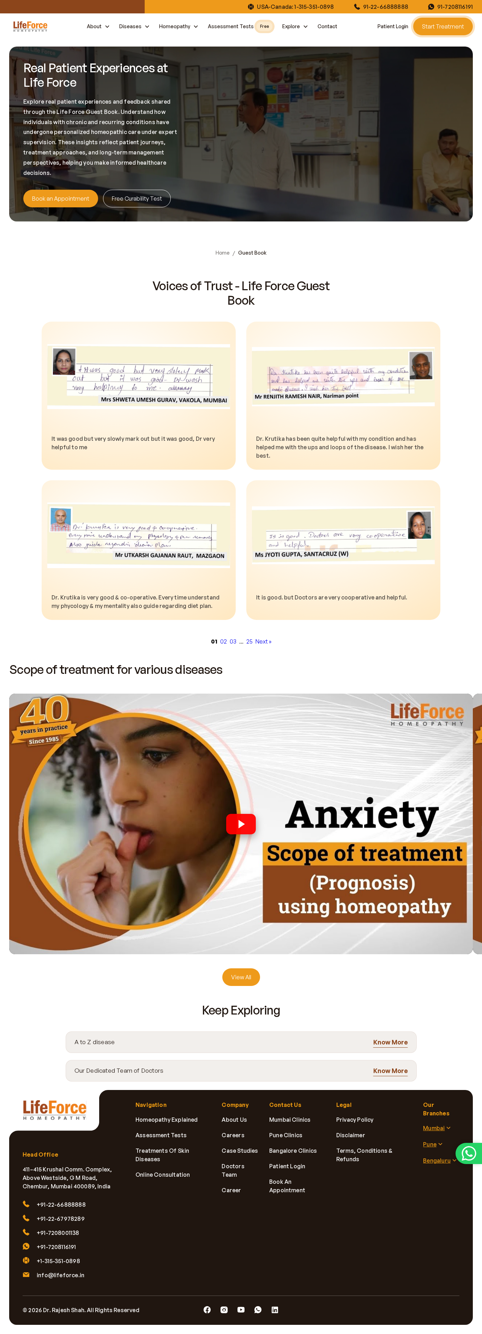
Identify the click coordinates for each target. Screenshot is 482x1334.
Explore (291, 26)
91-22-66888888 (385, 6)
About (94, 26)
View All (241, 977)
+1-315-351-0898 (58, 1261)
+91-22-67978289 (61, 1218)
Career (231, 1190)
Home (222, 253)
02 (223, 641)
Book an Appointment (60, 198)
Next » (263, 641)
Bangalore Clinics (293, 1150)
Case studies (240, 1150)
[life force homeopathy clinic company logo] (58, 1115)
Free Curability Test (137, 198)
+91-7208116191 (56, 1246)
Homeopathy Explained (166, 1119)
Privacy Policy (355, 1119)
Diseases (130, 26)
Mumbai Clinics (290, 1119)
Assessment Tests (238, 26)
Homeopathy (174, 26)
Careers (233, 1135)
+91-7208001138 (58, 1232)
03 (233, 641)
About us (234, 1119)
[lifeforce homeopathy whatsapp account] (469, 1153)
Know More (390, 1042)
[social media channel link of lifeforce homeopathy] (207, 1310)
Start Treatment (443, 26)
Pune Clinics (285, 1135)
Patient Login (393, 26)
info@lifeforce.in (60, 1275)
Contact (327, 26)
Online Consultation (162, 1174)
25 (249, 641)
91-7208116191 (455, 6)
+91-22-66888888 (61, 1204)
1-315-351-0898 (314, 6)
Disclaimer (350, 1135)
